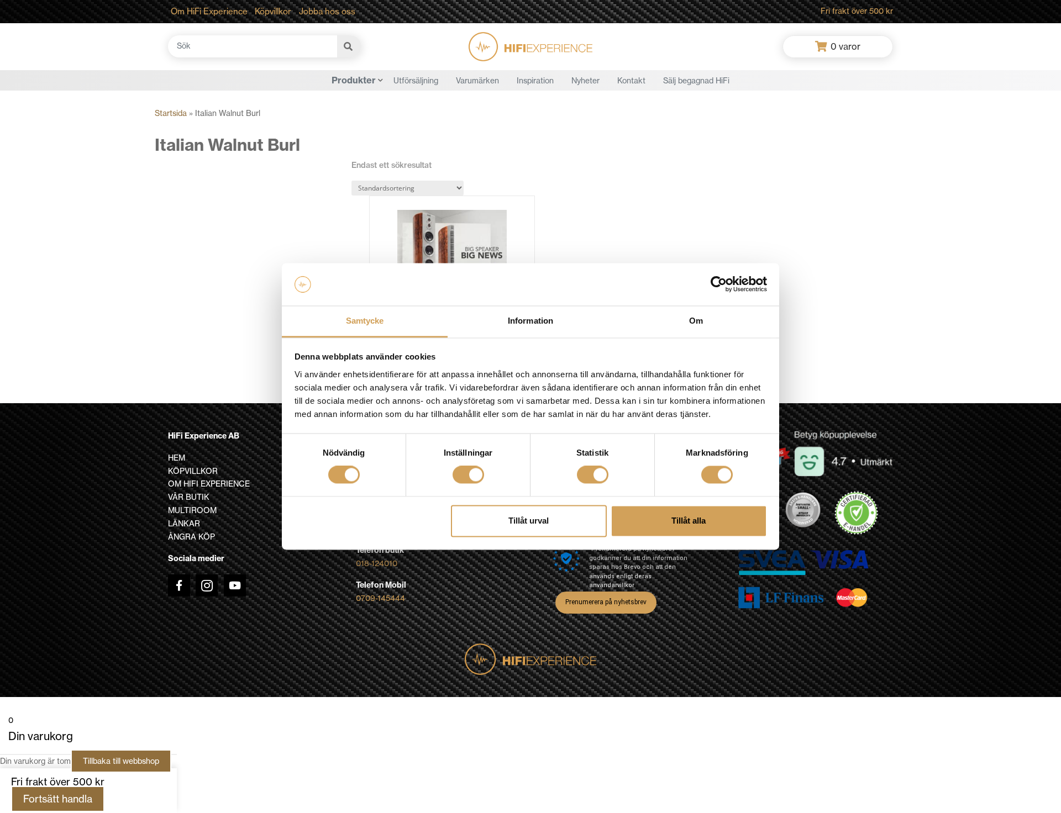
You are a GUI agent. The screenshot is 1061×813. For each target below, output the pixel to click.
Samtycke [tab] (365, 320)
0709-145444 (380, 598)
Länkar (184, 524)
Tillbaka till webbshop (121, 761)
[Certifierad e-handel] (856, 513)
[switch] (468, 475)
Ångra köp (191, 537)
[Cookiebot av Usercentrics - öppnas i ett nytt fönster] (718, 284)
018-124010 (376, 563)
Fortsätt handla (57, 799)
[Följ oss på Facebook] (179, 585)
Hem (176, 458)
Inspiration (535, 81)
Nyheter (585, 81)
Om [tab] (696, 320)
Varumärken (477, 81)
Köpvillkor (273, 11)
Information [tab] (530, 320)
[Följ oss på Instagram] (207, 585)
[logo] (530, 46)
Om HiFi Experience (209, 11)
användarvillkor (611, 585)
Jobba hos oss (327, 11)
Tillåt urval (528, 520)
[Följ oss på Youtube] (235, 585)
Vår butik (188, 497)
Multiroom (192, 510)
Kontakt (631, 81)
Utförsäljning (415, 81)
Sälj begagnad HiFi (696, 81)
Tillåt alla (688, 520)
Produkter (354, 80)
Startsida (171, 113)
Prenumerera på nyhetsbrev (606, 602)
